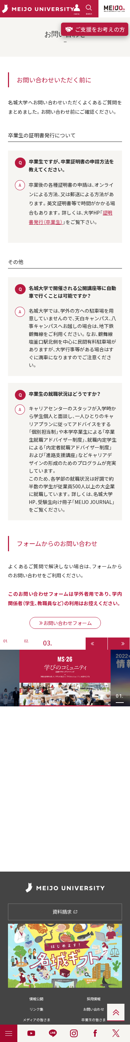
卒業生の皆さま (93, 1019)
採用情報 (94, 998)
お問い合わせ (93, 1009)
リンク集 (36, 1009)
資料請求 (62, 911)
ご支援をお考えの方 (99, 29)
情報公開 (36, 998)
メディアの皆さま (36, 1019)
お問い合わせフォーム (67, 622)
